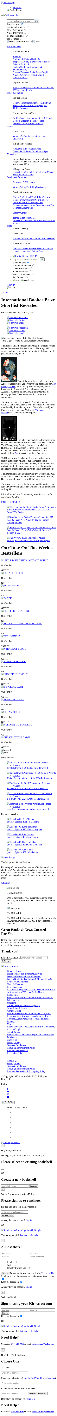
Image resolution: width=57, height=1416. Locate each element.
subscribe (5, 883)
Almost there (7, 1215)
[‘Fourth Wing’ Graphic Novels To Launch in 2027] (31, 527)
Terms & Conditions (16, 1045)
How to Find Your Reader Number (39, 1378)
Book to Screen (20, 121)
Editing (23, 187)
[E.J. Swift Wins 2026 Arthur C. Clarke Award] (29, 793)
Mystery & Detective (31, 61)
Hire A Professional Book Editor (28, 197)
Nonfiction (25, 67)
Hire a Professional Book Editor (22, 1013)
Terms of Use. (48, 1273)
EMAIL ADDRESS (10, 957)
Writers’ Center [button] (14, 1011)
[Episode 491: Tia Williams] (20, 819)
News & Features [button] (15, 93)
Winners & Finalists (22, 136)
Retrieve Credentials (37, 1394)
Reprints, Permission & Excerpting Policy (17, 1051)
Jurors (20, 138)
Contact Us (12, 1061)
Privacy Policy (13, 1042)
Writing (16, 187)
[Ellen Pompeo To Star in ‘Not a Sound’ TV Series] (31, 507)
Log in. (29, 1220)
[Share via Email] (15, 323)
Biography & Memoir (34, 979)
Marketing (41, 187)
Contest (26, 1034)
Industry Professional (17, 1268)
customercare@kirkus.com (43, 1344)
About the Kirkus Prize (35, 997)
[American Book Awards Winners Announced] (29, 804)
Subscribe (28, 174)
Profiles (16, 118)
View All (17, 56)
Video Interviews (15, 33)
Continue (33, 1186)
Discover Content (21, 248)
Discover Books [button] (14, 971)
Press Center (40, 1034)
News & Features (15, 30)
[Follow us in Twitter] (8, 1091)
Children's (22, 77)
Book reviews (13, 24)
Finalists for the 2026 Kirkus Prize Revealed (27, 768)
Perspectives (25, 118)
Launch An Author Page (32, 251)
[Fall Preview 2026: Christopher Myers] (26, 538)
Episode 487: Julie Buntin (26, 852)
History (23, 69)
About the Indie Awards (24, 148)
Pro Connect (13, 38)
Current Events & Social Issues (27, 72)
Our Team (18, 1034)
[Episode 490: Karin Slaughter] (22, 826)
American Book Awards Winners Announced (28, 809)
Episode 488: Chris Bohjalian (28, 844)
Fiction (27, 59)
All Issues (42, 172)
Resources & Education (24, 182)
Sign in (5, 1273)
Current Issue (19, 172)
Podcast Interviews (16, 36)
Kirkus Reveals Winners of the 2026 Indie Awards (30, 778)
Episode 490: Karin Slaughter (28, 829)
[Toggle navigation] (2, 15)
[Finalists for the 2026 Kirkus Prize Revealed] (28, 762)
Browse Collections (22, 238)
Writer (10, 1265)
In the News (32, 121)
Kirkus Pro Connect (42, 1026)
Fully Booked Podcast (33, 123)
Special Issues (31, 172)
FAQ (32, 1034)
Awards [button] (10, 126)
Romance (45, 61)
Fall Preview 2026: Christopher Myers (32, 540)
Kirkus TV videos (24, 992)
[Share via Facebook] (17, 317)
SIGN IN (17, 7)
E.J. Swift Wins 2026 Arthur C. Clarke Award (28, 799)
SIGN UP (6, 961)
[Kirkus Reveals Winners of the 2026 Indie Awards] (31, 773)
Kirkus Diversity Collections (20, 1026)
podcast (11, 821)
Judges (45, 151)
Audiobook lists (39, 87)
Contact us (12, 1040)
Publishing (31, 187)
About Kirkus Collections (43, 238)
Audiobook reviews (16, 27)
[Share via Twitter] (16, 320)
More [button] (9, 225)
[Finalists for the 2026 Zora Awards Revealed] (29, 783)
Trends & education (22, 218)
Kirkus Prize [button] (13, 995)
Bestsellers (18, 87)
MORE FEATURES (10, 502)
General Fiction (20, 103)
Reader (10, 1262)
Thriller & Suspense (22, 973)
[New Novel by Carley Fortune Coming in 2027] (30, 517)
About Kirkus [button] (13, 1032)
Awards (34, 118)
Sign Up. (31, 1399)
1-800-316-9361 (17, 1344)
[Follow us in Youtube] (8, 1097)
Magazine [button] (11, 154)
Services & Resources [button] (17, 177)
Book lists (27, 87)
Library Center (19, 213)
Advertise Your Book (31, 205)
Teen (39, 103)
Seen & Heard (45, 118)
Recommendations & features (32, 220)
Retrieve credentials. (29, 1235)
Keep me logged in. (10, 1282)
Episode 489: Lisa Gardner (27, 837)
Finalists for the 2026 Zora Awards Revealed (27, 788)
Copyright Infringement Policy (21, 1048)
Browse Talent (36, 248)
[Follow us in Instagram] (8, 1094)
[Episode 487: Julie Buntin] (20, 849)
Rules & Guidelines (32, 151)
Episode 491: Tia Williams (27, 821)
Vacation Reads (25, 90)
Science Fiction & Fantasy (25, 105)
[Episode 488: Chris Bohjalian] (22, 842)
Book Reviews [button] (14, 46)
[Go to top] (8, 1102)
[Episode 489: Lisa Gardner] (20, 834)
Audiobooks (18, 59)
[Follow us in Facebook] (7, 1089)
